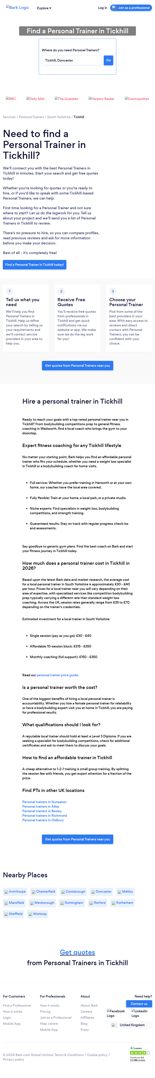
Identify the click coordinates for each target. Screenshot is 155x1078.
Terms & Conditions (69, 1055)
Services (9, 117)
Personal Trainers (31, 117)
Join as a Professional (55, 1017)
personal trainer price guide (57, 675)
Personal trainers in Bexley (42, 811)
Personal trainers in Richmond (44, 815)
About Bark (89, 1005)
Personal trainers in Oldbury (43, 820)
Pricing (45, 1011)
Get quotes (77, 952)
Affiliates (87, 1017)
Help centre (49, 1023)
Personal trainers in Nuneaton (44, 802)
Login (7, 1017)
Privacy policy (13, 1059)
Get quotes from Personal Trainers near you (77, 365)
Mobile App (12, 1023)
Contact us (139, 1004)
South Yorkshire (59, 117)
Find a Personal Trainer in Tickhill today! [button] (34, 264)
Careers (86, 1011)
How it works (12, 1011)
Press (85, 1029)
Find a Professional (17, 1005)
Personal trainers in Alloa (40, 806)
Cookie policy (97, 1055)
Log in (102, 7)
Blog (84, 1023)
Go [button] (108, 60)
